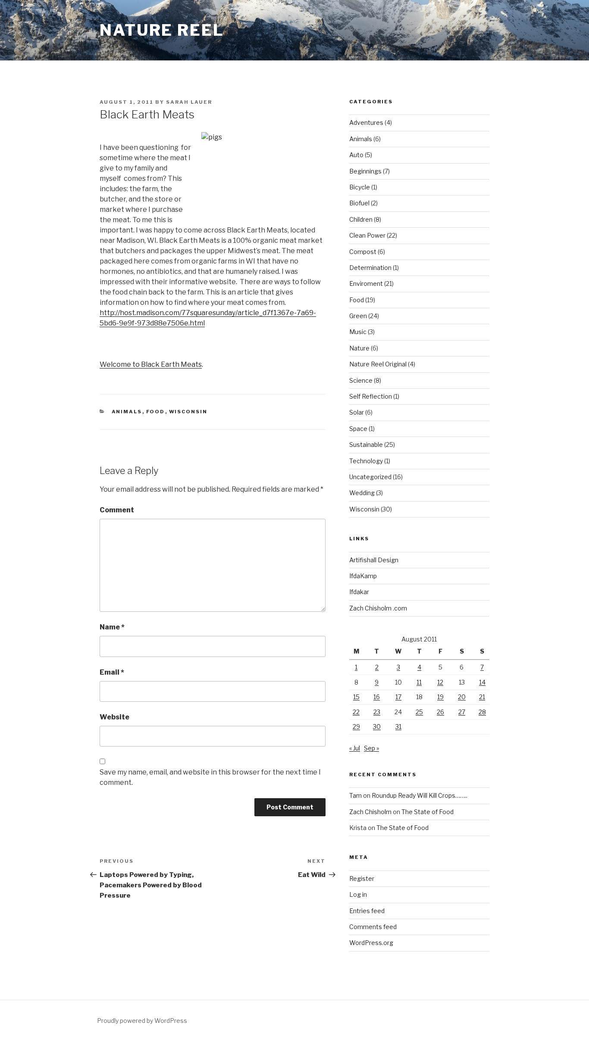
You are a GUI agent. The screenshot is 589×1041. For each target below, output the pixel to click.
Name (112, 627)
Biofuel (359, 203)
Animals (127, 412)
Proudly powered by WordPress (142, 1020)
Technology (366, 461)
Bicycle (359, 187)
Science (361, 380)
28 (482, 712)
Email (112, 672)
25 (419, 712)
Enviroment (366, 283)
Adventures (366, 122)
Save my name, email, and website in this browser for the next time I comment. (210, 777)
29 (356, 726)
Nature (359, 348)
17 (398, 696)
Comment (117, 510)
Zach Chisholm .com (378, 608)
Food (155, 412)
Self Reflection (370, 396)
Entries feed (367, 910)
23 (376, 712)
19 (440, 696)
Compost (362, 251)
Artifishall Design (373, 560)
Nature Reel (162, 30)
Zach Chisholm (370, 811)
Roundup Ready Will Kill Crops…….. (419, 795)
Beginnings (365, 171)
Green (358, 315)
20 (462, 696)
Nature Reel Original (378, 364)
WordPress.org (371, 942)
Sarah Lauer (189, 102)
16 (376, 696)
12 (440, 682)
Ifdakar (359, 591)
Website (114, 717)
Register (361, 878)
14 (482, 682)
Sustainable (366, 444)
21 (482, 696)
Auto (356, 154)
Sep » (371, 748)
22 (356, 712)
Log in (358, 894)
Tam (355, 795)
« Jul (354, 748)
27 (461, 712)
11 (419, 682)
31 (398, 726)
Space (358, 428)
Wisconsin (188, 412)
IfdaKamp (363, 575)
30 (377, 726)
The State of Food (427, 811)
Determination (370, 267)
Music (358, 331)
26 (440, 712)
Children (361, 219)
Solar (356, 412)
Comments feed (373, 926)
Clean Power (367, 235)
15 (356, 696)
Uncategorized (370, 476)
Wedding (362, 492)
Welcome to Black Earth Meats (151, 364)
